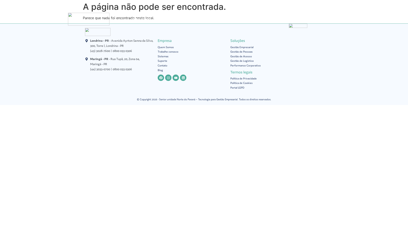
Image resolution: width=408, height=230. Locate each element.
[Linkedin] (183, 78)
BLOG (240, 19)
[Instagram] (168, 78)
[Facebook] (161, 78)
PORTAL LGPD (190, 19)
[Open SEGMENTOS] (227, 19)
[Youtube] (176, 78)
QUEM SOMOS (141, 19)
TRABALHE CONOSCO (286, 19)
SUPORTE (257, 19)
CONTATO (315, 19)
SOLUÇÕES (166, 19)
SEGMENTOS (216, 19)
